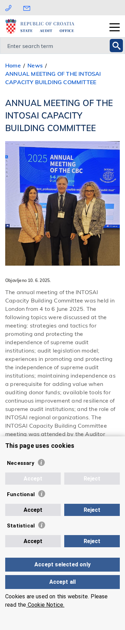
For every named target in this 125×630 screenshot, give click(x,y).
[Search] (116, 45)
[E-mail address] (28, 7)
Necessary (20, 463)
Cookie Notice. (45, 604)
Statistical (21, 526)
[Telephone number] (8, 7)
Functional (21, 494)
